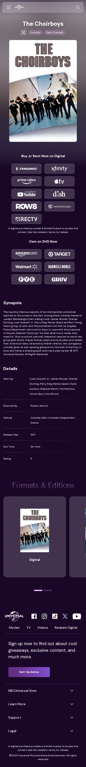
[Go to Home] (19, 7)
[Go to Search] (78, 7)
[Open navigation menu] (8, 7)
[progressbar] (38, 590)
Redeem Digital (66, 627)
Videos (42, 627)
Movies (14, 627)
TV (28, 627)
